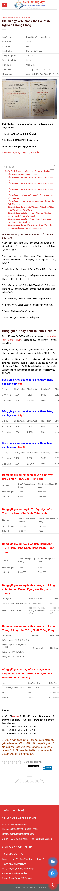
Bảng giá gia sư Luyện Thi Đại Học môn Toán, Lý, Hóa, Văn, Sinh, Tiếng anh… (31, 202)
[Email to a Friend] (32, 781)
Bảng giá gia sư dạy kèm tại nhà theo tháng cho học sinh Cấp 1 (30, 178)
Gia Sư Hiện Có (8, 17)
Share (48, 767)
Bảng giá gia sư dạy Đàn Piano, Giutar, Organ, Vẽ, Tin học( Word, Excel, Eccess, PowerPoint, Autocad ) (31, 226)
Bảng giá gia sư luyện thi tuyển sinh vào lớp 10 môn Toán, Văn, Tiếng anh (31, 196)
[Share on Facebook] (22, 781)
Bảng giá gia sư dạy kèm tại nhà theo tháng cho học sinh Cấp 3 (30, 190)
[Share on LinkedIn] (42, 781)
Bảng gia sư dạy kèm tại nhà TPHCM (22, 174)
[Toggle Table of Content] (51, 167)
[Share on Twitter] (27, 781)
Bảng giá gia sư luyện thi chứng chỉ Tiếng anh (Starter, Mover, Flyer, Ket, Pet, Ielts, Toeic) (29, 214)
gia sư (15, 716)
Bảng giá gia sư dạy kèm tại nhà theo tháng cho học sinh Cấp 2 (30, 184)
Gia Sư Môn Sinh (23, 17)
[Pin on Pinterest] (37, 781)
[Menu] (4, 5)
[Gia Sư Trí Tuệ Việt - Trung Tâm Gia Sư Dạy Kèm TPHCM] (29, 4)
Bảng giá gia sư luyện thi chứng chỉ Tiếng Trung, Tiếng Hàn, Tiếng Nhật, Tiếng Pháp (29, 220)
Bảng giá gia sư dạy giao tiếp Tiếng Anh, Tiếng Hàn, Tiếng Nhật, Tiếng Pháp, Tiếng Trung (31, 208)
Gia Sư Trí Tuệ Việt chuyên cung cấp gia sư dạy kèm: (28, 171)
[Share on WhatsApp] (17, 781)
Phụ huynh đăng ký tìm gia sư (20, 152)
